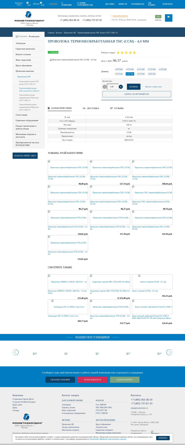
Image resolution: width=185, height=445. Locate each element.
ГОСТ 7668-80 (102, 413)
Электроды (20, 43)
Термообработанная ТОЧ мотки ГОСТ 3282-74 (28, 82)
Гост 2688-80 (101, 405)
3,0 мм (119, 74)
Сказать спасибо (60, 380)
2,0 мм (162, 69)
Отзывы (16, 410)
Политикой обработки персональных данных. (108, 439)
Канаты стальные (23, 54)
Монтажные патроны (70, 430)
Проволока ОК (23, 77)
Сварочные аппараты (104, 430)
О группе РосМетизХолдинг (24, 402)
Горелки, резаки (68, 407)
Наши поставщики (92, 337)
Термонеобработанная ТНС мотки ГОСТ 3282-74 (29, 89)
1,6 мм (151, 69)
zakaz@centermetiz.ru (139, 408)
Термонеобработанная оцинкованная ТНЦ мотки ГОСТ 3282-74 (29, 107)
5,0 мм (140, 74)
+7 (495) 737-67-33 (92, 20)
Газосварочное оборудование (74, 413)
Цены (15, 408)
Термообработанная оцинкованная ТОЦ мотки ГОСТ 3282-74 (29, 97)
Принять (163, 438)
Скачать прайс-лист (25, 156)
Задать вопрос (124, 380)
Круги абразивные (24, 65)
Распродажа (34, 36)
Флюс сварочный (23, 60)
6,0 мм (151, 74)
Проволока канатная (25, 71)
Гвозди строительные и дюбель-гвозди (26, 127)
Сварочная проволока (25, 49)
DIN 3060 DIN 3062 (104, 407)
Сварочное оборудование (27, 120)
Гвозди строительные (70, 427)
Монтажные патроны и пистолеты (26, 135)
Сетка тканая (21, 115)
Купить (133, 87)
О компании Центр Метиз (23, 399)
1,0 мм (129, 69)
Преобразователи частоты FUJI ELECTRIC (27, 143)
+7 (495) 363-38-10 (69, 20)
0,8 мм (119, 69)
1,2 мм (140, 69)
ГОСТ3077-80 (101, 410)
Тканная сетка (101, 427)
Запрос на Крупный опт (136, 94)
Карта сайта (17, 405)
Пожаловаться (92, 380)
